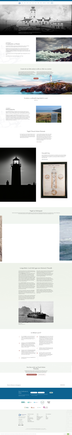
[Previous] (2, 238)
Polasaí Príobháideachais (33, 428)
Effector (45, 428)
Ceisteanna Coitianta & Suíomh (31, 421)
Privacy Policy (36, 395)
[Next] (70, 238)
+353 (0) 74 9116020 (28, 0)
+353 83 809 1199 (33, 0)
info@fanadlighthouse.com (22, 0)
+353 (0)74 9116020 (20, 419)
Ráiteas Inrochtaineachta (38, 428)
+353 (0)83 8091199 (20, 420)
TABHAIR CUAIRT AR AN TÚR (45, 159)
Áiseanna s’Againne (30, 420)
